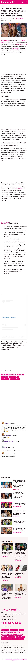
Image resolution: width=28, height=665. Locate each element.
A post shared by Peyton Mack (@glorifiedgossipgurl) (14, 336)
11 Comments (16, 516)
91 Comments (4, 580)
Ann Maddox (15, 48)
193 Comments (19, 18)
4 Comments (16, 499)
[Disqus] (14, 402)
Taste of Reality (9, 659)
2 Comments (16, 489)
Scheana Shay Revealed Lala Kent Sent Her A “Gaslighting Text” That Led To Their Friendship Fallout (6, 595)
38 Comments (18, 597)
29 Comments (16, 524)
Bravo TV (4, 374)
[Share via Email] (10, 20)
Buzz (2, 6)
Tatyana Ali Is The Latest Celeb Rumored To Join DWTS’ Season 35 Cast (19, 530)
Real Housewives (12, 374)
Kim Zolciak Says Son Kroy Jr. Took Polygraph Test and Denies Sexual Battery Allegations (19, 512)
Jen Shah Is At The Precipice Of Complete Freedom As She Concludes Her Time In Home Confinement (20, 495)
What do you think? (17, 506)
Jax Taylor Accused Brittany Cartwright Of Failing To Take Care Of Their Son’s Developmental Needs (7, 575)
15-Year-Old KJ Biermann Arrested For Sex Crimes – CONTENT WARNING (19, 521)
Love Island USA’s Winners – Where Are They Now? (19, 504)
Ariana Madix (5, 376)
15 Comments (18, 577)
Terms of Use (16, 659)
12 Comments (4, 600)
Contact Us (14, 660)
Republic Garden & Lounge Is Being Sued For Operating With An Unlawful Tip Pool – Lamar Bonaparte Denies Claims (20, 555)
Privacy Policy (23, 659)
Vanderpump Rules (14, 378)
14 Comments (18, 560)
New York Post (18, 188)
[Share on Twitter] (8, 20)
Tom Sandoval (5, 40)
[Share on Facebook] (5, 20)
